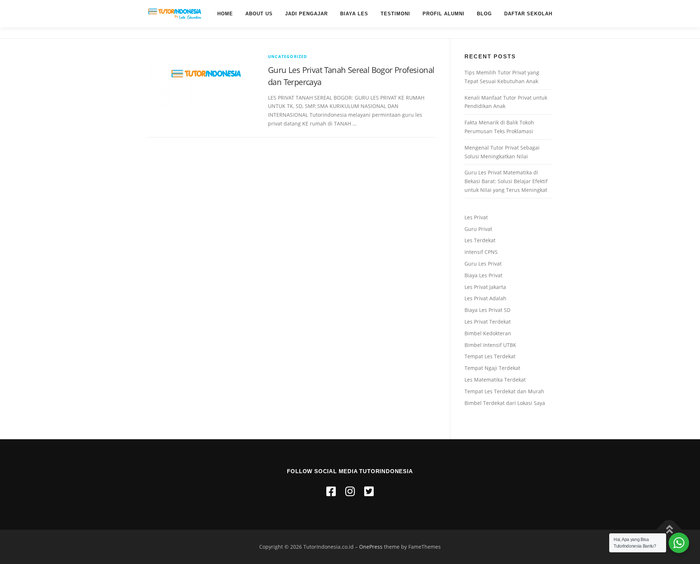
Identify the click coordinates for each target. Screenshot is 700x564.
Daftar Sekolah (528, 13)
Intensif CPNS (481, 251)
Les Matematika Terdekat (495, 379)
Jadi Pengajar (306, 13)
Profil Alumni (443, 13)
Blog (484, 13)
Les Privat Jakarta (485, 286)
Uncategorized (287, 56)
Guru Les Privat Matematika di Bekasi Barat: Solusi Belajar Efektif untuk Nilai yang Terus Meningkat (506, 181)
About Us (259, 13)
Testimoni (395, 13)
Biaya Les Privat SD (487, 309)
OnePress (370, 546)
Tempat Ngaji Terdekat (492, 367)
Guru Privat (478, 228)
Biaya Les (354, 13)
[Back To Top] (669, 529)
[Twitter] (369, 491)
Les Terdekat (479, 240)
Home (225, 13)
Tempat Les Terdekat (490, 356)
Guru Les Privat (483, 263)
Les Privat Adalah (485, 298)
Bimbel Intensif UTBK (490, 344)
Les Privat (476, 217)
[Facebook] (331, 491)
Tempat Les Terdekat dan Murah (504, 391)
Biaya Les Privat (483, 275)
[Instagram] (350, 491)
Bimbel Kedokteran (487, 333)
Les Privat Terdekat (487, 321)
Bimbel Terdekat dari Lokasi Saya (504, 402)
